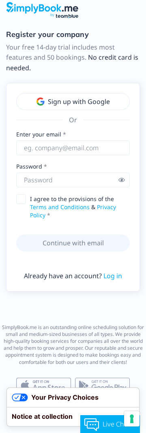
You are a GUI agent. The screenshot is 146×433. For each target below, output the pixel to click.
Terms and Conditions (60, 207)
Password (30, 166)
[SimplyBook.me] (42, 9)
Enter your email (38, 134)
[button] (122, 180)
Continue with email (73, 242)
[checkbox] (23, 199)
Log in (112, 275)
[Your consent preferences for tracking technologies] (132, 419)
